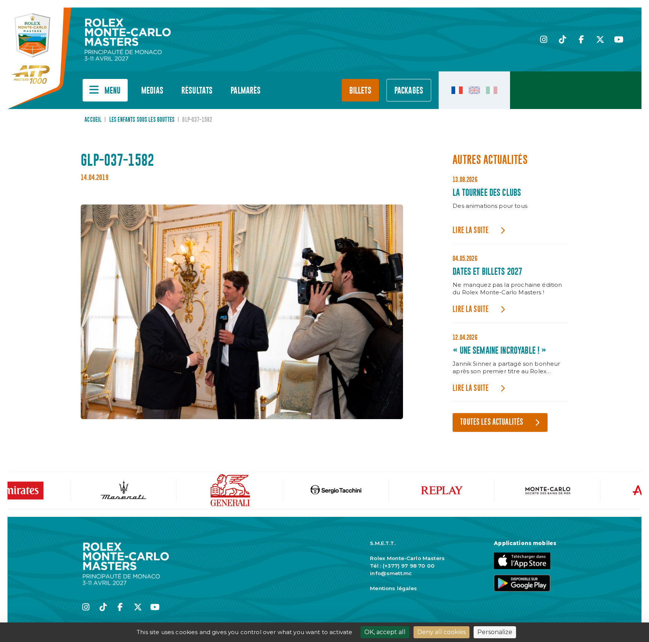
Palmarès (246, 91)
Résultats (197, 91)
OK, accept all (385, 632)
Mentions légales (393, 588)
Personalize (494, 632)
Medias (152, 91)
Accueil (93, 120)
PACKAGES (408, 91)
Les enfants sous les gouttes (142, 120)
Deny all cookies (441, 632)
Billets (360, 91)
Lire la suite (471, 230)
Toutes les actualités (491, 422)
